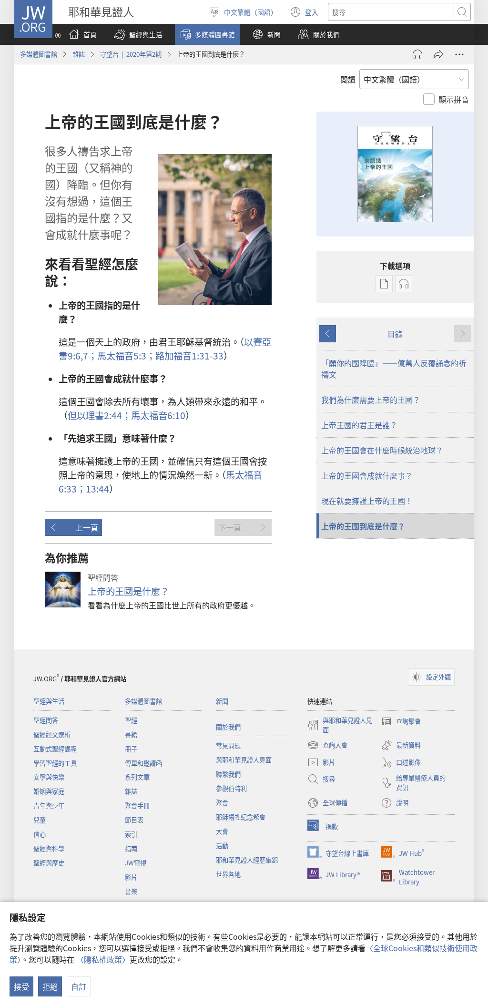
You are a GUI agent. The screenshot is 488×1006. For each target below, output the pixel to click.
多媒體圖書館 (38, 54)
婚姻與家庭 (48, 791)
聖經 (131, 720)
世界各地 (228, 874)
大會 (222, 831)
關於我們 (228, 726)
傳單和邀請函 (143, 763)
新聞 (222, 701)
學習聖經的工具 (55, 763)
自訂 (78, 986)
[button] (138, 34)
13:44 (97, 488)
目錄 (395, 333)
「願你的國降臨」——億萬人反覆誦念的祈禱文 (393, 368)
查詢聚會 (401, 722)
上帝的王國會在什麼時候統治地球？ (382, 450)
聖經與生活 (48, 701)
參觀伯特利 (231, 788)
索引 (131, 834)
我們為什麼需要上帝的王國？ (370, 399)
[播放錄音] (417, 54)
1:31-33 (189, 355)
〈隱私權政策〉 (103, 959)
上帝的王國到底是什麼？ (363, 526)
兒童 (39, 819)
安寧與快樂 (48, 776)
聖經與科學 (48, 848)
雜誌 (78, 54)
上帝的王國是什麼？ (128, 591)
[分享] (438, 54)
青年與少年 (48, 805)
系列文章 (137, 776)
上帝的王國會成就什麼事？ (367, 475)
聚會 (222, 802)
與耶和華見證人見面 (244, 759)
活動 (222, 845)
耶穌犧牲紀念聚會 (240, 816)
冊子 (131, 748)
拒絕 (50, 986)
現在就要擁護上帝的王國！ (367, 500)
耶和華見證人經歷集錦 (247, 859)
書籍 (131, 734)
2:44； (99, 415)
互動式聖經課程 (55, 748)
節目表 (134, 819)
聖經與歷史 (48, 862)
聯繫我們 (228, 774)
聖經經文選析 (52, 734)
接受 (21, 986)
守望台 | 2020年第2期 (131, 54)
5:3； (126, 355)
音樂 (131, 891)
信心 (39, 834)
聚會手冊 (137, 805)
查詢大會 (327, 745)
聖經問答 (45, 720)
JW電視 (135, 862)
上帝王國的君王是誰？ (359, 425)
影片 (131, 877)
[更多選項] (459, 54)
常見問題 (228, 745)
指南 (131, 848)
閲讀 (348, 79)
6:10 (158, 415)
